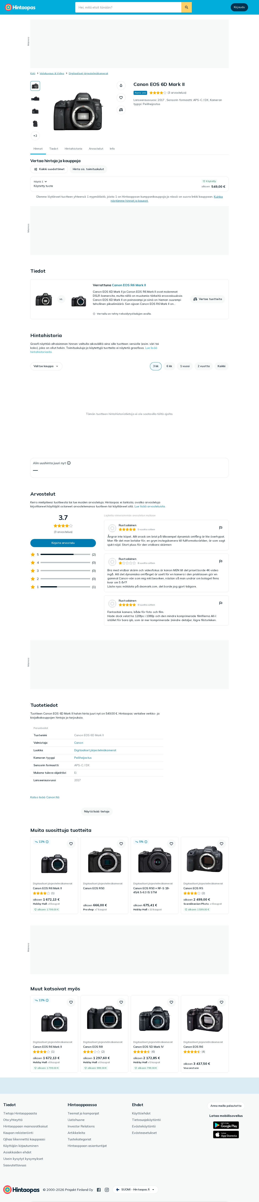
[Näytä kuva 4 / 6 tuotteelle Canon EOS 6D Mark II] (35, 124)
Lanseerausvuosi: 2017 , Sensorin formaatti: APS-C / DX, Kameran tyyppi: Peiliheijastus (178, 102)
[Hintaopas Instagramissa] (106, 1189)
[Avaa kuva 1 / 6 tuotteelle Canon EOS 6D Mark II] (78, 111)
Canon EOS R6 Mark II (129, 285)
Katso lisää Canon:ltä (44, 797)
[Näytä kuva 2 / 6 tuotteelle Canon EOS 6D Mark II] (35, 98)
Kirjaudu (239, 7)
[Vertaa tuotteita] (121, 109)
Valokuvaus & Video (52, 73)
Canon (78, 743)
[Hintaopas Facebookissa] (98, 1189)
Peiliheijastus (83, 758)
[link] (129, 299)
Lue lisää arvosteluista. (150, 506)
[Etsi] (186, 7)
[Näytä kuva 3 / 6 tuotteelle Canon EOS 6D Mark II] (35, 111)
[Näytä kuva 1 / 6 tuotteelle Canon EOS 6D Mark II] (35, 86)
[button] (35, 135)
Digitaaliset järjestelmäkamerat (88, 73)
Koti (32, 73)
